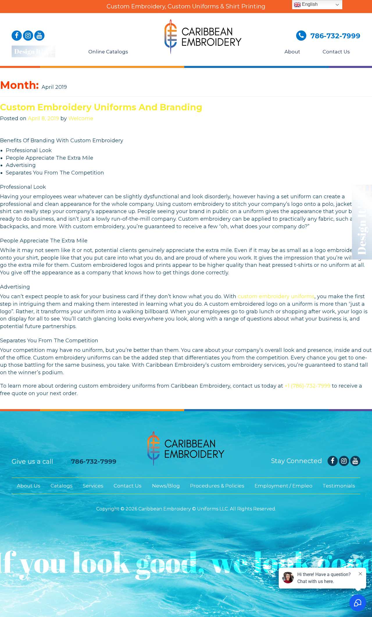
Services (93, 486)
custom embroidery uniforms (276, 296)
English (309, 4)
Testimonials (339, 486)
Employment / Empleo (283, 486)
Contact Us (335, 52)
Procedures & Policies (217, 486)
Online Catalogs (107, 52)
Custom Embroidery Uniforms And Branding (101, 107)
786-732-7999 (93, 461)
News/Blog (166, 486)
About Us (28, 486)
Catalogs (62, 486)
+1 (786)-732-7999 (307, 386)
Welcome (80, 118)
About (291, 52)
